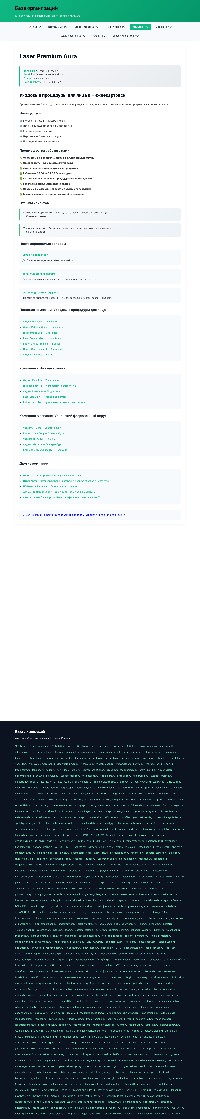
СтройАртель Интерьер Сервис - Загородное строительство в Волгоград (66, 480)
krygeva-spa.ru (114, 799)
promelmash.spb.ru (169, 1001)
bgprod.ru (73, 1113)
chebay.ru (177, 1113)
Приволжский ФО (115, 26)
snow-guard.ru (148, 769)
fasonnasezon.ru (38, 1083)
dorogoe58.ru (160, 912)
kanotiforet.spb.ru (70, 775)
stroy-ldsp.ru (33, 953)
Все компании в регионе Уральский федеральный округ (61, 514)
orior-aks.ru (117, 864)
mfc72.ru (40, 1113)
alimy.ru (92, 846)
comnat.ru (66, 829)
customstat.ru (22, 1107)
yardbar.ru (40, 1018)
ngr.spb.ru (83, 805)
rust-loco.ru (145, 799)
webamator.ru (123, 763)
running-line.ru (96, 799)
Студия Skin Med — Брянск (38, 354)
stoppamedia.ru (128, 769)
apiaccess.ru (22, 888)
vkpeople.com (114, 989)
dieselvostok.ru (120, 805)
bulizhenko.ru (126, 953)
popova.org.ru (49, 1036)
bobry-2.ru (178, 977)
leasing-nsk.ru (39, 965)
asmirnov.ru (146, 1066)
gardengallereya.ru (95, 894)
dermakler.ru (45, 1054)
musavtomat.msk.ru (81, 906)
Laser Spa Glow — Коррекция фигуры (44, 396)
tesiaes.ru (120, 829)
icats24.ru (94, 1072)
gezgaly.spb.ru (41, 1107)
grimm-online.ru (163, 1007)
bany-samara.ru (116, 1018)
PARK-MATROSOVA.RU (95, 834)
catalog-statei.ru (84, 929)
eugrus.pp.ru (67, 787)
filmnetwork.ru (23, 811)
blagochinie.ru (36, 1078)
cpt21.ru (148, 787)
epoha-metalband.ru (64, 805)
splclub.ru (112, 769)
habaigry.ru (110, 823)
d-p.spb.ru (174, 852)
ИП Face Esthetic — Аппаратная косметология (50, 385)
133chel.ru (20, 746)
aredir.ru (73, 1054)
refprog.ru (145, 1089)
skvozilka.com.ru (61, 1048)
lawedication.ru (23, 1101)
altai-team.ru (44, 1072)
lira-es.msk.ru (160, 1089)
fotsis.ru (77, 858)
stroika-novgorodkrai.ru (91, 1101)
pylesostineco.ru (24, 882)
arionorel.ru (151, 989)
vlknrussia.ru (87, 763)
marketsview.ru (161, 1107)
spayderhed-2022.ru (93, 769)
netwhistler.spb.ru (68, 1036)
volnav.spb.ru (51, 829)
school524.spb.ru (43, 1101)
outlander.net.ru (23, 1012)
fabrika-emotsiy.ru (71, 834)
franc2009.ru (114, 1101)
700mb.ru (122, 1024)
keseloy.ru (72, 1012)
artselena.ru (21, 1060)
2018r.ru (117, 1054)
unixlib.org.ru (139, 1042)
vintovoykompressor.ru (42, 763)
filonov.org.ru (97, 1001)
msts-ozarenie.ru (44, 882)
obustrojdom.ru (103, 906)
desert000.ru (44, 929)
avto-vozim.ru (65, 781)
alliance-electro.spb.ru (105, 781)
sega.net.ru (57, 1030)
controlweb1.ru (142, 781)
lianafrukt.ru (21, 977)
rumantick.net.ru (145, 953)
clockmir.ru (59, 983)
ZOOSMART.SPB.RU (104, 888)
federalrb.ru (137, 1078)
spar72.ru (61, 1042)
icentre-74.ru (22, 965)
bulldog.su (147, 1007)
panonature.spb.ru (25, 1072)
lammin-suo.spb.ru (43, 799)
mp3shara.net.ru (58, 1083)
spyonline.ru (171, 840)
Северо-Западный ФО (86, 26)
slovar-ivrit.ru (165, 769)
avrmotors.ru (101, 852)
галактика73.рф (24, 858)
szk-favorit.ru (152, 864)
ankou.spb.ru (81, 817)
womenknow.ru (23, 1030)
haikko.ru (123, 823)
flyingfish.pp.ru (105, 959)
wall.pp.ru (136, 1030)
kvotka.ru (20, 787)
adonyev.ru (36, 752)
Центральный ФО (57, 26)
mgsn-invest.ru (163, 1018)
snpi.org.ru (80, 799)
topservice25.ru (158, 918)
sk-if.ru (97, 971)
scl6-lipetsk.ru (76, 1107)
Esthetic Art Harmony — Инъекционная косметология (54, 402)
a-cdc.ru (107, 746)
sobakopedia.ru (139, 823)
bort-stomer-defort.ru (136, 1054)
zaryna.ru (138, 763)
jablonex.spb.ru (166, 941)
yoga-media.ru (129, 1066)
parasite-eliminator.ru (136, 935)
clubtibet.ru (102, 864)
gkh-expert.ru (58, 1107)
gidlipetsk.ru (127, 870)
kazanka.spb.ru (151, 829)
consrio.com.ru (58, 793)
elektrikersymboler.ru (169, 817)
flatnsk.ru (20, 870)
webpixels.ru (108, 983)
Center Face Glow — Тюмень (39, 438)
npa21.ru (167, 923)
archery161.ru (103, 793)
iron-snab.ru (34, 787)
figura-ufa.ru (136, 1024)
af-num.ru (127, 1060)
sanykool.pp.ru (121, 1042)
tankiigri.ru (74, 1042)
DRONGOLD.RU (95, 941)
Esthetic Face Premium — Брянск (41, 343)
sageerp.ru (67, 918)
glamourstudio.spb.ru (53, 1007)
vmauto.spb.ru (85, 995)
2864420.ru (58, 746)
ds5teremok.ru (123, 959)
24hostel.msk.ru (140, 805)
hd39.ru (53, 965)
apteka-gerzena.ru (25, 1066)
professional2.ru (159, 1054)
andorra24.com (67, 923)
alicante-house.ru (47, 1024)
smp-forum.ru (44, 852)
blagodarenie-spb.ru (56, 758)
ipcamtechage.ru (154, 947)
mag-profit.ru (177, 959)
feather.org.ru (46, 1042)
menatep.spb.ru (157, 1042)
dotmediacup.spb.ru (26, 995)
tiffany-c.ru (137, 852)
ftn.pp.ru (145, 912)
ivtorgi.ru (58, 929)
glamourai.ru (98, 912)
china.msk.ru (132, 1007)
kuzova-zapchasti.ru (47, 918)
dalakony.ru (123, 888)
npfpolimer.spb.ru (75, 1060)
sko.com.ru (41, 858)
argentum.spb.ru (96, 1060)
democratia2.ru (114, 941)
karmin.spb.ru (113, 1012)
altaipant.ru (72, 752)
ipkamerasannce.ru (25, 1024)
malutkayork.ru (86, 811)
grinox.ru (179, 876)
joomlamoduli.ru (112, 971)
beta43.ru (35, 977)
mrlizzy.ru (90, 953)
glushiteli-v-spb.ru (44, 959)
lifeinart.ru (135, 1072)
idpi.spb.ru (175, 1089)
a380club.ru (131, 746)
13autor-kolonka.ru (39, 746)
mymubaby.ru (43, 805)
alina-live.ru (151, 1024)
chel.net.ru (130, 799)
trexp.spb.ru (175, 1060)
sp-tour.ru (124, 900)
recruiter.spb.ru (67, 840)
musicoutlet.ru (115, 1007)
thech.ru (105, 1078)
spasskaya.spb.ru (84, 989)
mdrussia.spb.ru (169, 995)
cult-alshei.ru (172, 906)
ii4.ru (36, 923)
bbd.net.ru (177, 846)
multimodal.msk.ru (91, 823)
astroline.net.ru (76, 870)
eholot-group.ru (62, 941)
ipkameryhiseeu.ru (141, 929)
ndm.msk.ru (146, 882)
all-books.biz (67, 995)
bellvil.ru (85, 1036)
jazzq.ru (39, 989)
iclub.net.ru (129, 876)
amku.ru (160, 1036)
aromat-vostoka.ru (126, 846)
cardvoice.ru (116, 758)
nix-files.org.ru (129, 817)
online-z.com (106, 846)
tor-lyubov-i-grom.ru (68, 769)
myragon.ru (44, 894)
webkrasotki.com (24, 817)
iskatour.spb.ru (64, 799)
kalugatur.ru (106, 829)
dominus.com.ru (91, 1042)
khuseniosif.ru (167, 989)
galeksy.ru (107, 1072)
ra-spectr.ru (133, 1001)
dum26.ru (158, 929)
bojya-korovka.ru (90, 1113)
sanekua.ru (170, 971)
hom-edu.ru (113, 1060)
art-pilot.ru (36, 1060)
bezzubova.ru (86, 864)
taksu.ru (50, 769)
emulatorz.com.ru (129, 1048)
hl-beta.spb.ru (176, 799)
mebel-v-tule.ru (39, 900)
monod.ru (20, 1001)
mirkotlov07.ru (114, 965)
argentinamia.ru (89, 752)
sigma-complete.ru (160, 935)
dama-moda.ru (43, 941)
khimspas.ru (87, 1054)
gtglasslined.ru (23, 923)
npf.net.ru (80, 829)
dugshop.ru (160, 799)
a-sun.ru (19, 953)
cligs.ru (19, 1036)
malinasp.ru (39, 811)
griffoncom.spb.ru (49, 834)
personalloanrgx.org (70, 1066)
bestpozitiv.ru (166, 1072)
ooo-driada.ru (143, 870)
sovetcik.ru (120, 906)
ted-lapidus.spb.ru (112, 935)
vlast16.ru (137, 793)
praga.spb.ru (124, 775)
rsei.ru (130, 1018)
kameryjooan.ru (64, 882)
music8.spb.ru (86, 840)
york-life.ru (21, 763)
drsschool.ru (84, 888)
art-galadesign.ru (119, 852)
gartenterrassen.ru (25, 1048)
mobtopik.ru (56, 900)
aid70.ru (114, 882)
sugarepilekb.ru (163, 876)
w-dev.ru (155, 805)
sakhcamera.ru (83, 781)
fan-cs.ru (137, 900)
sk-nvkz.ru (78, 941)
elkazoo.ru (166, 1101)
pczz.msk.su (124, 983)
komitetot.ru (85, 1095)
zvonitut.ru (147, 758)
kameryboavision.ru (26, 834)
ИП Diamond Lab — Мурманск (40, 332)
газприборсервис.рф (92, 1012)
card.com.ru (134, 829)
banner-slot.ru (41, 1095)
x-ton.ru (168, 763)
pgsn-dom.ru (175, 1078)
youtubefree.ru (154, 763)
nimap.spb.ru (145, 1113)
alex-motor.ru (58, 870)
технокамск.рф (116, 1001)
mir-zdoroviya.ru (24, 876)
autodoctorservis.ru (161, 775)
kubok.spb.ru (116, 840)
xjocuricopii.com (59, 906)
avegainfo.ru (87, 793)
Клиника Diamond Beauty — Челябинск (45, 449)
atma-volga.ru (111, 1066)
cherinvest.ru (43, 817)
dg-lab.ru (39, 840)
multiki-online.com (168, 811)
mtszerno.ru (162, 953)
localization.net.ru (84, 959)
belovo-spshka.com (158, 1095)
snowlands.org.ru (52, 953)
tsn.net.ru (99, 1095)
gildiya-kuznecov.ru (173, 829)
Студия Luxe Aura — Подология (41, 391)
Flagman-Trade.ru (135, 1095)
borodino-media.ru (79, 758)
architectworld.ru (112, 1113)
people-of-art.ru (68, 864)
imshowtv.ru (21, 900)
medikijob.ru (139, 888)
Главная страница (110, 514)
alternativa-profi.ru (25, 1054)
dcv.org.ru (101, 929)
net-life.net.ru (47, 781)
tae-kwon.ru (41, 793)
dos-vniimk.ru (41, 1030)
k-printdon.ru (53, 1078)
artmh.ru (35, 1089)
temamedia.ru (150, 965)
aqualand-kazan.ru (65, 1101)
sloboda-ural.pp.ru (43, 846)
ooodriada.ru (149, 1001)
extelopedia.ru (23, 799)
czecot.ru (51, 989)
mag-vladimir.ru (23, 1018)
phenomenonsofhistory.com (92, 1030)
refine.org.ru (34, 1001)
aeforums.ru (59, 823)
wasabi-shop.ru (104, 763)
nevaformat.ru (162, 1113)
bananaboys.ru (153, 971)
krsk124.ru (101, 840)
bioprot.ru (78, 965)
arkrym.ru (122, 752)
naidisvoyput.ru (144, 1018)
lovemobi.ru (99, 1048)
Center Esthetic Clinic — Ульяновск (43, 327)
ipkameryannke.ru (93, 1083)
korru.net (150, 793)
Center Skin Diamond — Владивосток (44, 349)
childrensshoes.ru (73, 953)
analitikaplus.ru (154, 840)
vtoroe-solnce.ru (24, 983)
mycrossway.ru (132, 965)
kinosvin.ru (54, 811)
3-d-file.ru (82, 746)
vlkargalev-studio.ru (103, 1024)
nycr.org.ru (155, 923)
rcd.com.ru (65, 965)
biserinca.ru (145, 894)
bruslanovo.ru (43, 876)
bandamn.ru (21, 758)
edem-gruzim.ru (24, 1113)
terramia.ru (59, 894)
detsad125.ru (160, 870)
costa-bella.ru (50, 787)
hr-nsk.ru (66, 1089)
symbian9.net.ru (173, 900)
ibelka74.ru (65, 1024)
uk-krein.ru (49, 1001)
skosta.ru (170, 947)
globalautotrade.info (42, 888)
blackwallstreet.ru (87, 923)
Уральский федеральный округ (42, 15)
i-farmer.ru (130, 941)
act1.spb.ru (92, 870)
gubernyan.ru (176, 918)
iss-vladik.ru (112, 1036)
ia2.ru (139, 787)
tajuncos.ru (38, 769)
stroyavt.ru (126, 781)
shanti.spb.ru (143, 1107)
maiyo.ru (55, 1095)
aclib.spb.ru (140, 959)
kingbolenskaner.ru (38, 870)
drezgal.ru (75, 1083)
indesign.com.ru (75, 1018)
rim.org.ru (83, 912)
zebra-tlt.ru (162, 758)
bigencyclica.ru (121, 793)
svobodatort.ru (62, 1072)
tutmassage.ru (90, 775)
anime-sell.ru (57, 1012)
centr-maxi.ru (103, 1054)
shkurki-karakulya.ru (47, 775)
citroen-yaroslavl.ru (61, 971)
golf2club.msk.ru (41, 823)
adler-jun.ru (21, 752)
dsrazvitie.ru (97, 918)
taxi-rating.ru (79, 1072)
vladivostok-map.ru (67, 763)
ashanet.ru (135, 752)
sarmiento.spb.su (166, 793)
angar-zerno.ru (148, 1083)
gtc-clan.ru (171, 1030)
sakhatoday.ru (147, 817)
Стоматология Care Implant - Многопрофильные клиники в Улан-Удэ (62, 497)
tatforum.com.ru (170, 1048)
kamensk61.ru (64, 1001)
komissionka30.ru (158, 959)
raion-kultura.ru (90, 1078)
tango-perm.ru (125, 811)
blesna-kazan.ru (128, 858)
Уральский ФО (140, 26)
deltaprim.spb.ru (106, 811)
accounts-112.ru (168, 746)
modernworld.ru (24, 941)
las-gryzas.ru (147, 1036)
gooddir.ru (141, 811)
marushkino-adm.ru (84, 1089)
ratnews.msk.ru (83, 971)
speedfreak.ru (151, 1101)
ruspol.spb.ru (173, 929)
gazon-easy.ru (145, 876)
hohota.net (80, 846)
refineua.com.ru (54, 947)
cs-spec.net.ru (73, 947)
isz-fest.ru (155, 823)
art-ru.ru (113, 1048)
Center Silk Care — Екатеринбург (42, 427)
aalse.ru (118, 746)
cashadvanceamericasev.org (150, 1060)
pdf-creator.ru (111, 817)
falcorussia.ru (140, 775)
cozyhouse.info (81, 1024)
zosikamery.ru (22, 846)
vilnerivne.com (162, 977)
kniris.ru (100, 989)
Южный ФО (99, 35)
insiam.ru (73, 793)
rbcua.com (128, 1107)
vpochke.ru (130, 1113)
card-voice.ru (99, 758)
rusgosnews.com (100, 805)
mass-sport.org (147, 941)
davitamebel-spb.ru (60, 858)
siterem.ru (58, 876)
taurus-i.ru (20, 1078)
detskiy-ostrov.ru (62, 817)
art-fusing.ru (167, 965)
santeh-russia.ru (153, 900)
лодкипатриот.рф (94, 876)
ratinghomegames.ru (135, 918)
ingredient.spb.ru (54, 1060)
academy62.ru (75, 894)
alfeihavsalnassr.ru (54, 752)
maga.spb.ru (41, 1012)
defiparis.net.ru (129, 1036)
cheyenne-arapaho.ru (64, 935)
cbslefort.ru (21, 971)
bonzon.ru (97, 1036)
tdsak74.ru (158, 781)
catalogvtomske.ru (96, 1107)
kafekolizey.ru (113, 876)
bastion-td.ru (62, 852)
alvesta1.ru (96, 817)
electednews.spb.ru (25, 1042)
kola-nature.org (75, 1007)
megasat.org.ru (64, 959)
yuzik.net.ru (177, 1107)
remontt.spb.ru (156, 888)
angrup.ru (52, 840)
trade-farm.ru (22, 769)
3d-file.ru (96, 746)
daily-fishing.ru (23, 959)
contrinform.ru (136, 995)
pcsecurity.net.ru (74, 900)
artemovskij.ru (83, 882)
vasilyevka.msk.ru (47, 1066)
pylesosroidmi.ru (153, 1030)
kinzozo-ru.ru (173, 781)
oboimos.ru (105, 923)
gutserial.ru (152, 995)
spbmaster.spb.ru (95, 1007)
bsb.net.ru (131, 1089)
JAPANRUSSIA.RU (25, 912)
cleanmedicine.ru (24, 775)
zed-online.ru (132, 758)
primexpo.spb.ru (106, 787)
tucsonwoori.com (53, 977)
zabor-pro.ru (132, 912)
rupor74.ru (114, 1107)
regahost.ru (176, 787)
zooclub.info (81, 1001)
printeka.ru (43, 1048)
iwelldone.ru (165, 1083)
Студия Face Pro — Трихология (41, 380)
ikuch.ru (142, 923)
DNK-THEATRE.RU (111, 947)
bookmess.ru (22, 947)
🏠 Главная (34, 26)
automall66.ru (168, 1012)
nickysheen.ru (43, 983)
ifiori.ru (69, 929)
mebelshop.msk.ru (25, 852)
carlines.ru (167, 864)
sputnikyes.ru (22, 823)
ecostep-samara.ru (156, 852)
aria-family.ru (107, 752)
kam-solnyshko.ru (41, 935)
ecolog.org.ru (107, 775)
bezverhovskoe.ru (66, 888)
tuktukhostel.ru (71, 1078)
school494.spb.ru (24, 805)
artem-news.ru (129, 894)
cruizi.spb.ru (65, 989)
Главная (19, 15)
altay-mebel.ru (91, 947)
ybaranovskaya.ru (138, 906)
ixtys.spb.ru (21, 1007)
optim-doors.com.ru (125, 923)
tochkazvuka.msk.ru (46, 864)
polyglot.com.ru (109, 870)
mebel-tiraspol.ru (48, 995)
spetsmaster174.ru (119, 929)
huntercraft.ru (74, 983)
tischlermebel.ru (149, 1012)
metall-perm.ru (129, 882)
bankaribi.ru (170, 752)
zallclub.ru (73, 823)
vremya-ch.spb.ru (24, 929)
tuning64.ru (131, 1083)
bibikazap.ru (32, 1036)
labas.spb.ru (150, 1072)
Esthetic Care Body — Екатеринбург (43, 433)
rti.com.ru (113, 894)
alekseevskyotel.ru (156, 1078)
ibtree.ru (106, 1042)
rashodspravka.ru (56, 1113)
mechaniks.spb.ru (133, 947)
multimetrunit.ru (108, 900)
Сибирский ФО (164, 26)
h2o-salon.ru (69, 811)
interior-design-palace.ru (110, 1089)
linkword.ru (37, 947)
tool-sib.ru (91, 900)
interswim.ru (69, 1095)
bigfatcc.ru (36, 758)
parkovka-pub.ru (81, 1048)
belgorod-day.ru (152, 752)
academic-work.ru (133, 971)
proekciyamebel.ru (47, 912)
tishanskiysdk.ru (92, 1066)
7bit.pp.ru (92, 829)
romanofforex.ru (135, 840)
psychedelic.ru (23, 1095)
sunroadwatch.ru (39, 971)
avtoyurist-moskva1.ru (137, 834)
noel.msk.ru (117, 977)
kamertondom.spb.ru (26, 781)
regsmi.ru (179, 805)
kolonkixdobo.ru (132, 1101)
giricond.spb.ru (120, 1078)
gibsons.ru (176, 1054)
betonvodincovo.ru (165, 1066)
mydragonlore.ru (114, 1083)
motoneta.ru (22, 1089)
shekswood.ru (131, 1012)
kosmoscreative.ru (81, 852)
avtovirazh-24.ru (24, 989)
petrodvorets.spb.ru (144, 983)
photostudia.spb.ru (25, 894)
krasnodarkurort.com (165, 894)
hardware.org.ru (160, 834)
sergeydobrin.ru (24, 864)
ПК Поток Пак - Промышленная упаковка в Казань (52, 475)
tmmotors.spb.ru (39, 906)
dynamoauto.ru (134, 864)
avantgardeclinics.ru (98, 977)
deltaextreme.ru (95, 965)
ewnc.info (168, 823)
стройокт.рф (91, 983)
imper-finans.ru (68, 912)
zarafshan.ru (177, 758)
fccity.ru (34, 1007)
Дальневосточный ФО (73, 35)
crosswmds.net (114, 1095)
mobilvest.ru (163, 846)
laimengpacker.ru (24, 918)
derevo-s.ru (119, 995)
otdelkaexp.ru (146, 846)
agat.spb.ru (116, 834)
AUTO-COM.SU (63, 846)
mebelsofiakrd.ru (107, 953)
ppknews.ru (156, 906)
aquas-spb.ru (144, 977)
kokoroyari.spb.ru (107, 858)
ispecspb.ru (161, 787)
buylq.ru (130, 977)
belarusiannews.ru (170, 1024)
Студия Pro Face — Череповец (40, 321)
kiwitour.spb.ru (56, 1018)
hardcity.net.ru (114, 918)
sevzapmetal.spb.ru (89, 935)
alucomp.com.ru (150, 1048)
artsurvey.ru (60, 1054)
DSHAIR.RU (21, 906)
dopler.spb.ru (101, 882)
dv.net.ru (70, 1030)
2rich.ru (71, 746)
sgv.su (152, 811)
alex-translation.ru (75, 977)
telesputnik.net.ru (119, 1030)
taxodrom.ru (81, 918)
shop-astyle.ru (103, 995)
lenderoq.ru (160, 858)
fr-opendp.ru (22, 935)
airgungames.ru (148, 746)
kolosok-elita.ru (23, 793)
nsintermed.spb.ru (167, 983)
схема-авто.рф (23, 840)
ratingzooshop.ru (164, 882)
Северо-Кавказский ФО (126, 35)
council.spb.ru (73, 876)
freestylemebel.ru (95, 1018)
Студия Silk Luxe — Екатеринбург (42, 444)
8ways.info (21, 1083)
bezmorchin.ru (125, 787)
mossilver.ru (145, 858)
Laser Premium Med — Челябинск (42, 338)
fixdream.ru (121, 1072)
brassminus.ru (115, 912)
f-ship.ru (167, 805)
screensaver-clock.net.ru (28, 829)
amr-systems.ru (50, 1089)
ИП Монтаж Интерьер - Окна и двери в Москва (50, 486)
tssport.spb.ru (48, 923)
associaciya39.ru (86, 787)
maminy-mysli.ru (134, 989)
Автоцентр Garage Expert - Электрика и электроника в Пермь (59, 491)
